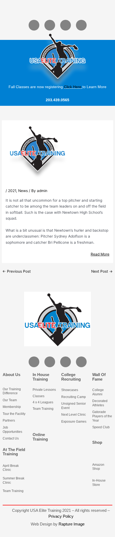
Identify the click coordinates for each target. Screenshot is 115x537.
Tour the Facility (14, 414)
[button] (57, 9)
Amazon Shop (98, 467)
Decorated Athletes (100, 403)
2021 (12, 191)
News (23, 191)
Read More (100, 254)
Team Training (13, 491)
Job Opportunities (12, 430)
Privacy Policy (61, 516)
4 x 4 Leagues (43, 402)
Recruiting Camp (73, 397)
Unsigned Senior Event (73, 406)
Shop (97, 442)
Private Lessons (44, 390)
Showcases (69, 390)
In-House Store (99, 483)
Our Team (10, 400)
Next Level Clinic (73, 414)
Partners (9, 420)
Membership (12, 407)
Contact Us (11, 438)
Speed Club (101, 427)
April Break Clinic (11, 468)
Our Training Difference (12, 391)
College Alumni (98, 392)
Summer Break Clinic (13, 480)
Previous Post (16, 271)
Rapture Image (72, 524)
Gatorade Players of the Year (102, 416)
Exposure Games (73, 421)
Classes (38, 396)
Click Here (72, 87)
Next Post (102, 271)
